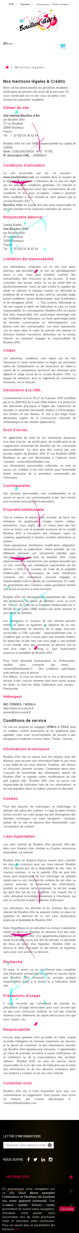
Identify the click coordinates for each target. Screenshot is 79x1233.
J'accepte (67, 1209)
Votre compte (60, 4)
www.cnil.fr (47, 422)
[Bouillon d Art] (39, 21)
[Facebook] (28, 1159)
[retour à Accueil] (7, 67)
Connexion (43, 4)
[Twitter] (35, 1159)
